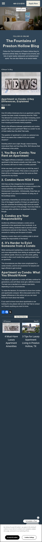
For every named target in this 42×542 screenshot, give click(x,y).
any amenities (9, 204)
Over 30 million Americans (10, 113)
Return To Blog (8, 69)
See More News (21, 317)
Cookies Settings (29, 537)
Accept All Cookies (12, 537)
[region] (21, 533)
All (3, 108)
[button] (33, 3)
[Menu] (3, 3)
